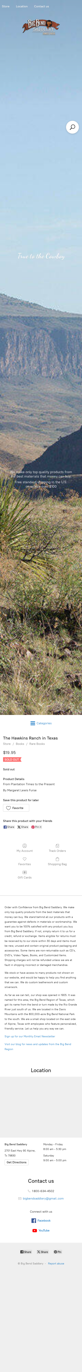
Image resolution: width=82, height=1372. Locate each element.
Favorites (24, 864)
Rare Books (37, 744)
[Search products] (72, 127)
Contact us (41, 6)
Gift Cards (25, 877)
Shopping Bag (57, 864)
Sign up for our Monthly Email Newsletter (30, 1036)
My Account (25, 851)
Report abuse (56, 1263)
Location (22, 6)
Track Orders (57, 851)
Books (20, 744)
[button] (16, 808)
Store (7, 744)
